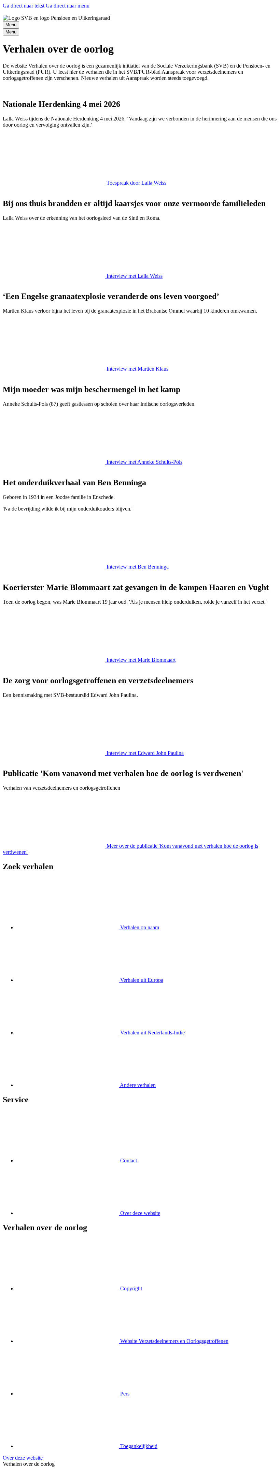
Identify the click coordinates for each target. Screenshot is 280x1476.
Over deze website (23, 1458)
